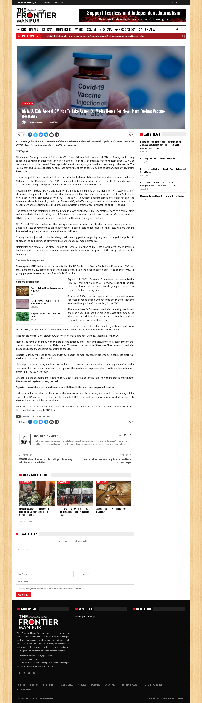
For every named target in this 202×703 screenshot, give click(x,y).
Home (23, 29)
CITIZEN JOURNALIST (148, 29)
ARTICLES (79, 29)
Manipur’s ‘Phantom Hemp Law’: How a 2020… (47, 315)
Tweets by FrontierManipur (85, 616)
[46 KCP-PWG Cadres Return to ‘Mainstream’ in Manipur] (22, 304)
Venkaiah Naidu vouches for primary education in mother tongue (107, 460)
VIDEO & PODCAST (127, 29)
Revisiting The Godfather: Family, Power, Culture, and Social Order (163, 170)
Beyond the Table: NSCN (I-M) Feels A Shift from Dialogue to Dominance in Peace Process (160, 184)
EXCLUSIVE (91, 29)
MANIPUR (33, 29)
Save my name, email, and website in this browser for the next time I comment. (50, 588)
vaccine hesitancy (43, 416)
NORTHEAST (46, 29)
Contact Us (58, 2)
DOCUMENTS (26, 689)
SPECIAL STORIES (63, 29)
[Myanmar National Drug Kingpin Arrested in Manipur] (22, 291)
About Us (47, 2)
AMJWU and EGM (28, 416)
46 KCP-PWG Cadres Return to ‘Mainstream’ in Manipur (47, 302)
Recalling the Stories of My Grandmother (158, 158)
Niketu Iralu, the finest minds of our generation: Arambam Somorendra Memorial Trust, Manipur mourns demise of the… (160, 144)
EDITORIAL (107, 29)
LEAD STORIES (28, 103)
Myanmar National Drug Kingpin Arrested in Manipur (47, 289)
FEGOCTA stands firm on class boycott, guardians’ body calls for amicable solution (45, 460)
